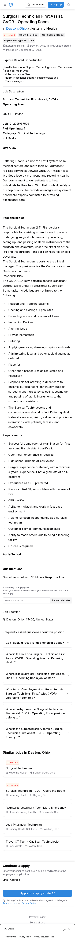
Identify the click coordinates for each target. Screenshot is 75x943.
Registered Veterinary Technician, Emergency (36, 807)
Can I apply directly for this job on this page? (35, 642)
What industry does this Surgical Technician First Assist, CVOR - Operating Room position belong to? (35, 713)
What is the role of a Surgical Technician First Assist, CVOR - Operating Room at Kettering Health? (35, 658)
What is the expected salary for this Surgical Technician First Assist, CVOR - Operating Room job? (34, 733)
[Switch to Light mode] (69, 5)
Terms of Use (10, 903)
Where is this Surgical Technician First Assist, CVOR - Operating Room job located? (35, 676)
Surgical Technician (19, 768)
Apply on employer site (35, 893)
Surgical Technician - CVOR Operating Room (35, 790)
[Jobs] (11, 5)
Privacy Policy (29, 903)
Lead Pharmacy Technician (24, 824)
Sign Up (58, 4)
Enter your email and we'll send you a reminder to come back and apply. (35, 590)
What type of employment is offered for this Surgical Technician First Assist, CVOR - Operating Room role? (34, 693)
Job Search (37, 4)
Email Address (11, 880)
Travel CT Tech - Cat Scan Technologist (32, 841)
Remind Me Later (61, 600)
